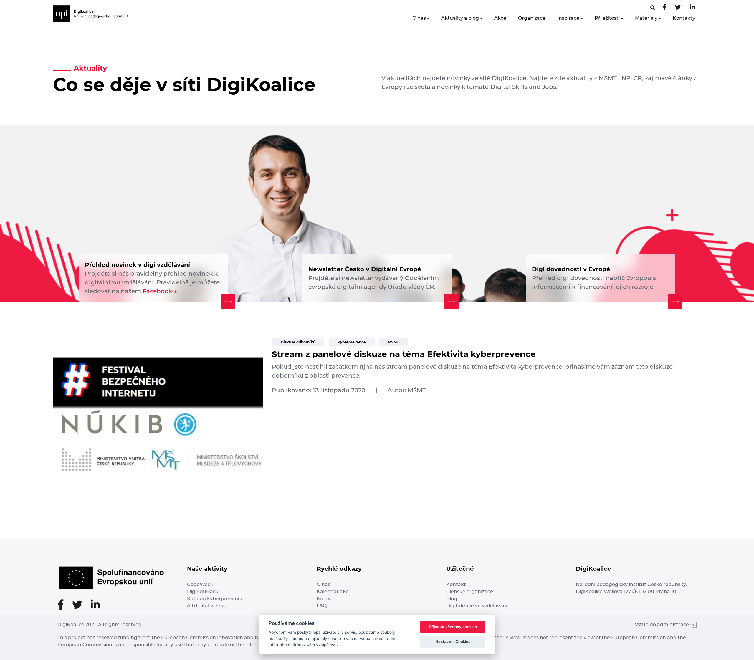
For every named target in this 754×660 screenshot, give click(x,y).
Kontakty (684, 18)
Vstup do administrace (662, 624)
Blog (451, 598)
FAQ (322, 605)
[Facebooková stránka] (652, 8)
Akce (500, 18)
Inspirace (568, 18)
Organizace (531, 18)
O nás (419, 18)
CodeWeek (200, 584)
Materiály (646, 18)
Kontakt (456, 584)
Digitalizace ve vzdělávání (476, 605)
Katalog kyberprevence (215, 598)
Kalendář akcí (333, 591)
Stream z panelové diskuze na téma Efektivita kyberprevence (404, 354)
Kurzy (323, 598)
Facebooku (159, 291)
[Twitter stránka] (678, 8)
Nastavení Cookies (452, 641)
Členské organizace (469, 591)
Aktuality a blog (460, 18)
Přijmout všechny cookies (453, 626)
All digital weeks (206, 605)
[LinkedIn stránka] (692, 8)
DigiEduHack (203, 591)
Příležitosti (607, 18)
